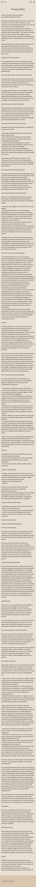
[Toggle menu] (2, 2)
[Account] (30, 2)
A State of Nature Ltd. (10, 881)
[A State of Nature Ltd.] (18, 2)
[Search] (6, 2)
